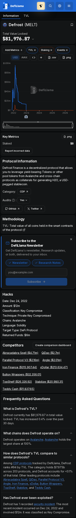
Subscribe (34, 281)
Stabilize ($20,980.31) (49, 381)
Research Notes (50, 262)
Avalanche (36, 439)
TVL (26, 15)
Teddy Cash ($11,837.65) (18, 388)
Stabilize (22, 487)
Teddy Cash (42, 487)
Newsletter (19, 262)
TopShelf (9, 487)
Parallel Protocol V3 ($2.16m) (21, 360)
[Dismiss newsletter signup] (71, 239)
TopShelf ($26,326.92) (17, 381)
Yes (22, 200)
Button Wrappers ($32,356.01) (22, 374)
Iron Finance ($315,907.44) (20, 367)
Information (11, 15)
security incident (44, 504)
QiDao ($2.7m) (51, 352)
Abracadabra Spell (15, 479)
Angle (7, 483)
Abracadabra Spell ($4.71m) (20, 352)
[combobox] (60, 6)
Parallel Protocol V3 (51, 479)
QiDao (33, 479)
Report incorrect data (17, 150)
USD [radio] (15, 57)
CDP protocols (22, 463)
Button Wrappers (51, 483)
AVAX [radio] (24, 57)
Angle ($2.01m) (52, 360)
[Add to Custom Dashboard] (41, 57)
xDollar (34, 483)
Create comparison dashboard (53, 345)
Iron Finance (20, 483)
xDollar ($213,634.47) (54, 367)
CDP (22, 191)
